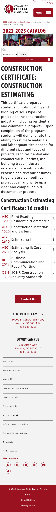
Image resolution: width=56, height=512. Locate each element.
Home (28, 494)
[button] (28, 299)
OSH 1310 (6, 274)
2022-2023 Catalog (11, 22)
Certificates (25, 22)
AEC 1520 (6, 229)
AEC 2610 (6, 239)
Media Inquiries (10, 451)
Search (23, 54)
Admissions (8, 361)
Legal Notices (28, 500)
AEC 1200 (6, 218)
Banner (8, 379)
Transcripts (8, 442)
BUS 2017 (6, 262)
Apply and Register (11, 370)
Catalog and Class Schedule (15, 388)
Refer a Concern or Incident (15, 424)
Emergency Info (10, 406)
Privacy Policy (28, 505)
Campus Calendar (11, 397)
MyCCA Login (10, 415)
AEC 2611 (6, 249)
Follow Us (14, 458)
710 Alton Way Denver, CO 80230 (28, 346)
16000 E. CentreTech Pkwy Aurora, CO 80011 (28, 321)
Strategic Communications (15, 433)
